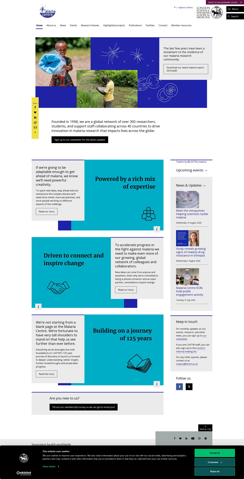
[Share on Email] (35, 127)
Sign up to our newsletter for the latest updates (80, 139)
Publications (135, 25)
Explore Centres (185, 7)
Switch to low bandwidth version (223, 2)
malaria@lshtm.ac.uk (187, 363)
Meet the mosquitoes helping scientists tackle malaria (192, 214)
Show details (49, 466)
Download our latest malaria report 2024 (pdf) (185, 69)
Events (73, 25)
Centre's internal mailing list (190, 350)
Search (234, 16)
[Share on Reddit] (35, 122)
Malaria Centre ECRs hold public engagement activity (189, 291)
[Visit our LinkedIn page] (186, 438)
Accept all (215, 453)
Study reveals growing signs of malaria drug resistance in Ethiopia (191, 252)
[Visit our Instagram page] (199, 438)
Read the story (46, 374)
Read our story (47, 211)
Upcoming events (189, 170)
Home (39, 25)
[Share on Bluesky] (35, 112)
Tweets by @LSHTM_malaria (191, 161)
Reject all (214, 471)
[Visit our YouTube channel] (192, 438)
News (63, 25)
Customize (213, 462)
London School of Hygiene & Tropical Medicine (210, 12)
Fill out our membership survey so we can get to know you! (84, 407)
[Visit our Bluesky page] (180, 438)
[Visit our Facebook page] (174, 438)
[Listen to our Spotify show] (205, 438)
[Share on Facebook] (35, 107)
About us (51, 25)
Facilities (150, 25)
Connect (163, 25)
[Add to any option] (35, 132)
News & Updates (189, 185)
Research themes (90, 25)
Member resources (181, 25)
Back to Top (205, 429)
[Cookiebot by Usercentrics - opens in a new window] (24, 473)
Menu (235, 9)
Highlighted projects (114, 25)
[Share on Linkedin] (35, 117)
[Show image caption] (157, 229)
